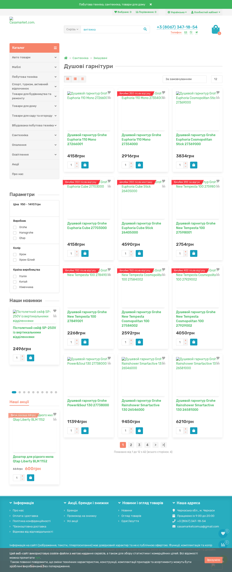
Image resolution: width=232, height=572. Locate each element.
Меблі (16, 67)
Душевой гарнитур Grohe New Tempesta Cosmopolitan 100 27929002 (195, 319)
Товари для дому (24, 106)
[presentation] (9, 347)
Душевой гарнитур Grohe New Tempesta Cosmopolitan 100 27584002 (141, 319)
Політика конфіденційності (32, 521)
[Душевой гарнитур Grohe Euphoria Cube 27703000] (88, 199)
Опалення (19, 145)
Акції (15, 164)
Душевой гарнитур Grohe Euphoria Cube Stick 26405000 (141, 228)
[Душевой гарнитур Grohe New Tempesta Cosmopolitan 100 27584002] (143, 287)
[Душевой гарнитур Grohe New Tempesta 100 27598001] (197, 199)
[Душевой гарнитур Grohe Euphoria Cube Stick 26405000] (143, 199)
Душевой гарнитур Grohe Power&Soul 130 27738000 (88, 403)
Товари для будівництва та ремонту (31, 96)
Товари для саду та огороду (32, 115)
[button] (14, 392)
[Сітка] (68, 79)
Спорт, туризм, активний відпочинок (30, 86)
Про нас (17, 174)
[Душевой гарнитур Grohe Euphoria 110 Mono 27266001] (88, 110)
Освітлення (20, 154)
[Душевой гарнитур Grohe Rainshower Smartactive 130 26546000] (143, 376)
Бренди (72, 510)
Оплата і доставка (25, 516)
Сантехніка (20, 135)
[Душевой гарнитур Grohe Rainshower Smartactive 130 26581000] (197, 376)
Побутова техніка (24, 76)
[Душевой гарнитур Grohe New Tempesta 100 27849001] (88, 287)
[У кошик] (30, 358)
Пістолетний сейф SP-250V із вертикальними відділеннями (34, 332)
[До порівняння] (55, 316)
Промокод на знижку (82, 516)
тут (37, 557)
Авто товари (21, 57)
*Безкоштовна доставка (29, 526)
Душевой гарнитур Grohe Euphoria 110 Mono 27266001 (87, 139)
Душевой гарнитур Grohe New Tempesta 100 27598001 (195, 228)
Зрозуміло (213, 560)
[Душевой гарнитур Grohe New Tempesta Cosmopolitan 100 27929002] (197, 287)
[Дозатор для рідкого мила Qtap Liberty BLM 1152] (34, 432)
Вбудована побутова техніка (33, 125)
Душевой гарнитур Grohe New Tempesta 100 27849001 (87, 316)
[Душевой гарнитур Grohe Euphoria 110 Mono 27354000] (143, 110)
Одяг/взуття (130, 521)
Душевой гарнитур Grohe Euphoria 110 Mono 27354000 (141, 139)
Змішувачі (100, 58)
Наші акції (19, 401)
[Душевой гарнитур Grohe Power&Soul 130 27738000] (88, 376)
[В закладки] (55, 311)
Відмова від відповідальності (33, 531)
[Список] (75, 79)
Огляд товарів (131, 516)
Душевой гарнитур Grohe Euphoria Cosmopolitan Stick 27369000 (195, 139)
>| (163, 445)
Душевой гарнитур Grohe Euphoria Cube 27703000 (87, 226)
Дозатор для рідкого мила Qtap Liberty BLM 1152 (33, 459)
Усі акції (72, 521)
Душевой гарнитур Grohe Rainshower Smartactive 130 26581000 (195, 405)
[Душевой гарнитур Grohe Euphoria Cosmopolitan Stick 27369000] (197, 110)
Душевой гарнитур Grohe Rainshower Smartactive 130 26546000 (141, 405)
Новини (126, 510)
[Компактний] (82, 79)
